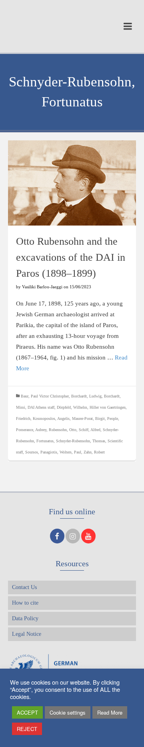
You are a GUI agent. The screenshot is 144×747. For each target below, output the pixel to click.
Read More (109, 712)
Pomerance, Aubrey (31, 429)
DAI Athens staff (41, 407)
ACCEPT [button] (27, 712)
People (112, 418)
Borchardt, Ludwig (86, 396)
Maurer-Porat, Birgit (88, 418)
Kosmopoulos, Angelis (51, 418)
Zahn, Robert (94, 452)
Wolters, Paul (70, 452)
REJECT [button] (27, 729)
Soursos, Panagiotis (41, 452)
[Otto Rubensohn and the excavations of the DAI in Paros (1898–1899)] (72, 183)
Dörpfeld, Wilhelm (72, 407)
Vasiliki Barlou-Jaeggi (42, 286)
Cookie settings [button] (68, 712)
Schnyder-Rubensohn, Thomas (80, 441)
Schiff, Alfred (89, 429)
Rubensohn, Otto (62, 429)
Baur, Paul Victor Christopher (45, 396)
